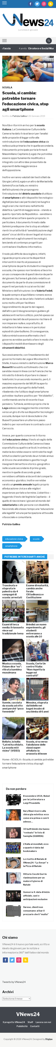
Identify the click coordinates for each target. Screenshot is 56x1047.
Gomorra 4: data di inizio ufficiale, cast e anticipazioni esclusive (36, 896)
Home (5, 759)
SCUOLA (7, 87)
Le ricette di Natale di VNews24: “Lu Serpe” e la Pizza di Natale (35, 862)
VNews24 (28, 1014)
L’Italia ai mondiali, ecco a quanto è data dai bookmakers (36, 847)
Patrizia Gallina (19, 116)
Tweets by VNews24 (14, 982)
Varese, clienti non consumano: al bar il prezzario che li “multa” (36, 911)
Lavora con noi (43, 1022)
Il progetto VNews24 (14, 1022)
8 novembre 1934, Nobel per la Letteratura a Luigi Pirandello (36, 799)
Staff (30, 1022)
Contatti (34, 1026)
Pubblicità (22, 1026)
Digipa (48, 1039)
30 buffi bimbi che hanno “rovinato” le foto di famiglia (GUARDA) (36, 832)
